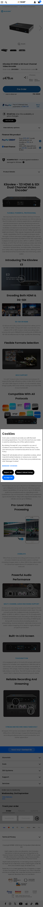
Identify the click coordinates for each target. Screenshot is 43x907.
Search (6, 2)
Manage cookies (9, 466)
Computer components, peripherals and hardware (21, 2)
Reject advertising (25, 472)
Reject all (8, 472)
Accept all (8, 477)
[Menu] (2, 2)
